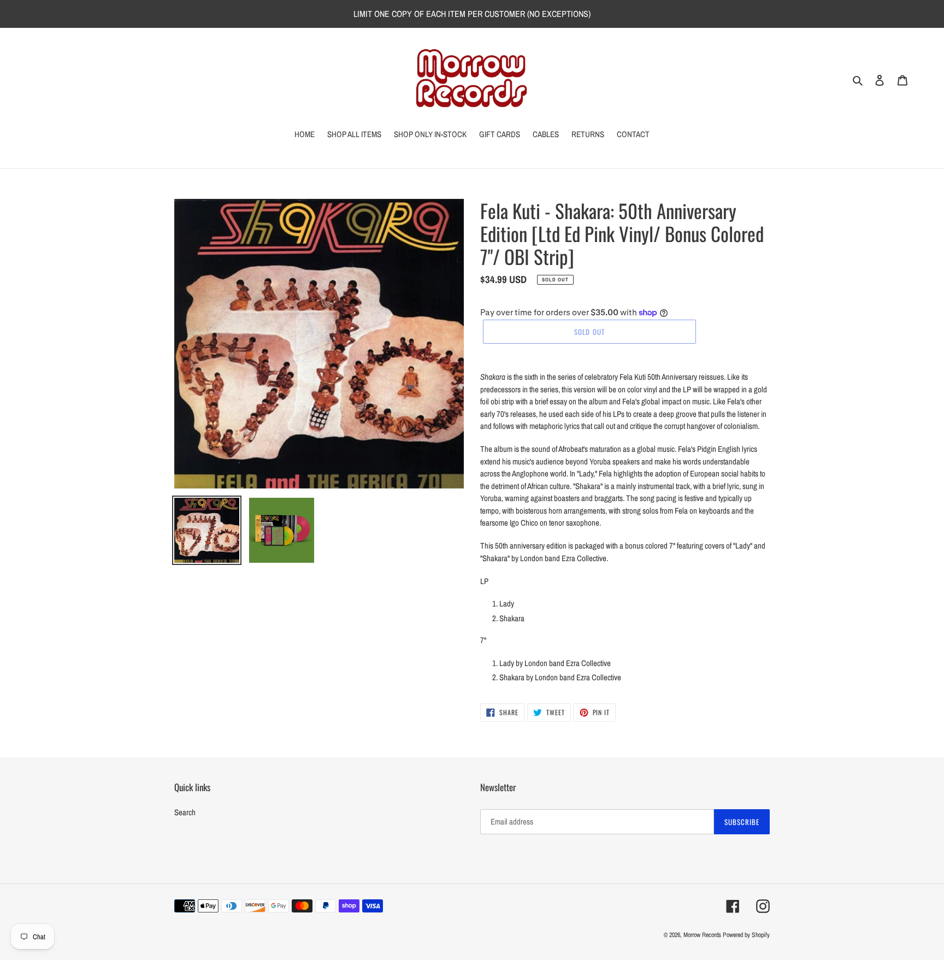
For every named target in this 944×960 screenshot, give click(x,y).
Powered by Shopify (746, 934)
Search (185, 812)
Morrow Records (702, 934)
